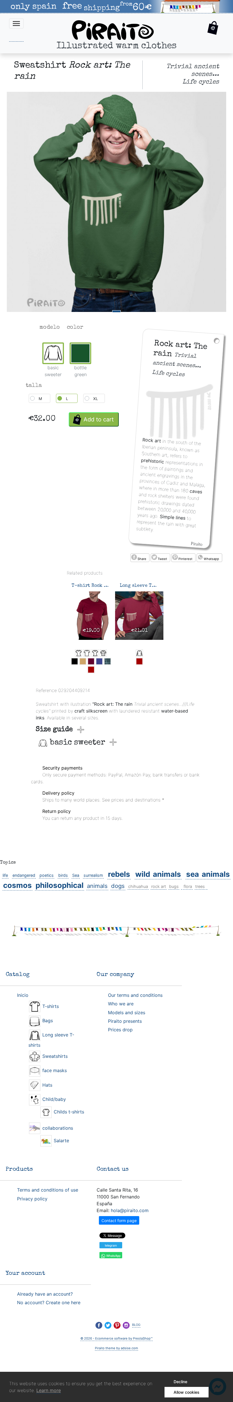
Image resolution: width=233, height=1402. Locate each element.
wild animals (158, 874)
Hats (46, 1085)
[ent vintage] (95, 653)
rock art (158, 886)
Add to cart (99, 419)
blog (136, 1324)
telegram (111, 1245)
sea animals (208, 874)
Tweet (162, 559)
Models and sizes (126, 1012)
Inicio (22, 995)
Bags (47, 1020)
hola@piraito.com (130, 1210)
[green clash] (107, 661)
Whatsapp (211, 559)
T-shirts (50, 1006)
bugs (174, 886)
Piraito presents (125, 1021)
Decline (180, 1381)
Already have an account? (45, 1294)
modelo (49, 327)
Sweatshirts (54, 1056)
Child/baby (53, 1099)
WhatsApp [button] (112, 1255)
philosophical (60, 885)
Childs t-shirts (68, 1112)
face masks (54, 1070)
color (75, 327)
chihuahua (138, 886)
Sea (75, 875)
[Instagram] (126, 1325)
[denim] (99, 661)
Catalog (18, 975)
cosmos (17, 885)
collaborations (57, 1128)
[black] (74, 661)
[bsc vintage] (103, 653)
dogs (118, 885)
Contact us (113, 1169)
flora (188, 886)
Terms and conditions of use (47, 1190)
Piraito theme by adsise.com (116, 1348)
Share (142, 559)
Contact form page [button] (119, 1220)
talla (34, 386)
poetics (46, 875)
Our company (115, 975)
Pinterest (185, 559)
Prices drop (120, 1029)
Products (19, 1169)
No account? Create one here (48, 1302)
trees (200, 886)
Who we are (121, 1004)
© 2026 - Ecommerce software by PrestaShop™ (116, 1338)
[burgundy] (91, 661)
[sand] (83, 661)
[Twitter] (108, 1325)
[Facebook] (98, 1325)
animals (97, 885)
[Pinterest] (117, 1325)
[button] (213, 29)
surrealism (93, 875)
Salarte (60, 1140)
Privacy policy (32, 1199)
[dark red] (91, 670)
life (5, 875)
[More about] (181, 886)
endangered (24, 875)
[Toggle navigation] (16, 24)
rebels (119, 874)
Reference (46, 690)
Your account (25, 1274)
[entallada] (78, 653)
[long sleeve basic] (139, 653)
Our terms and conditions (135, 995)
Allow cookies (186, 1392)
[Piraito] (113, 30)
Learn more (48, 1390)
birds (63, 875)
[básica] (87, 653)
